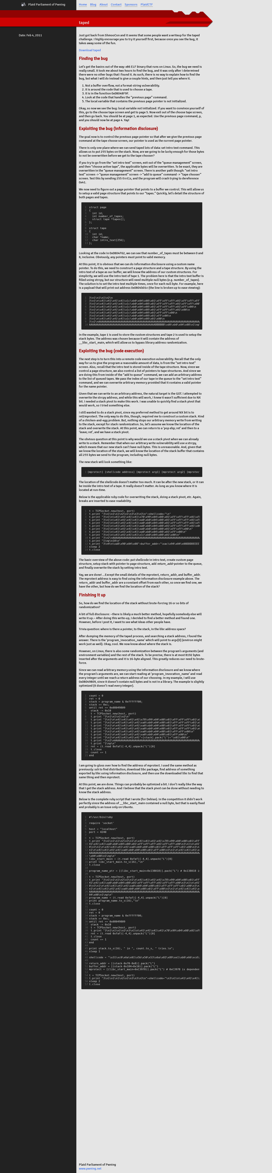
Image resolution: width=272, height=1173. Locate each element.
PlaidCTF (147, 4)
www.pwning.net (90, 1168)
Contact (116, 4)
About (103, 4)
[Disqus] (142, 1031)
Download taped (90, 50)
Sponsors (131, 4)
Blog (93, 4)
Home (83, 4)
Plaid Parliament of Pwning (46, 4)
